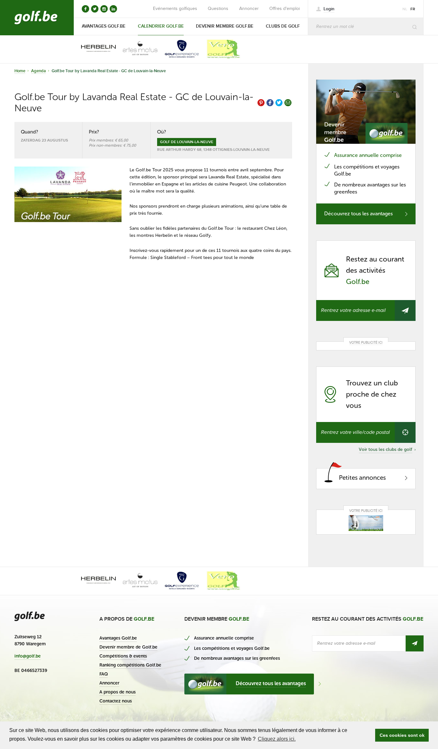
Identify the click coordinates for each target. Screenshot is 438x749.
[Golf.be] (36, 17)
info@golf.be (27, 656)
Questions (218, 8)
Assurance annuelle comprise (368, 155)
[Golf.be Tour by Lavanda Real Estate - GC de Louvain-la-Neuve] (68, 194)
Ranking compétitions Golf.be (130, 665)
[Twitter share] (279, 103)
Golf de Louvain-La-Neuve (186, 142)
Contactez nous (115, 701)
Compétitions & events (123, 656)
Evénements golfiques (175, 8)
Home (19, 70)
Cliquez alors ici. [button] (277, 739)
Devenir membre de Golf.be (128, 647)
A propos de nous (117, 692)
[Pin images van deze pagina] (261, 103)
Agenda (38, 70)
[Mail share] (288, 103)
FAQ (103, 674)
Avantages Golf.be (118, 638)
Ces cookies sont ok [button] (402, 735)
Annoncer (249, 8)
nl (404, 9)
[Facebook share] (270, 103)
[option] (94, 49)
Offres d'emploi (284, 8)
